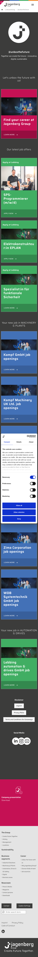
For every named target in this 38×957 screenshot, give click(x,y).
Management (7, 842)
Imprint (19, 706)
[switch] (33, 483)
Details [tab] (19, 442)
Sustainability (7, 849)
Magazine (6, 889)
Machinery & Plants (9, 865)
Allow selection (19, 512)
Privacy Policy (17, 922)
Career (23, 856)
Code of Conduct (8, 925)
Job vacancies (26, 871)
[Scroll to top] (33, 952)
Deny (19, 519)
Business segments (6, 857)
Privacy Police (19, 712)
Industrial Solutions (9, 863)
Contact (6, 906)
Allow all (19, 505)
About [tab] (31, 442)
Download (6, 800)
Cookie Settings (24, 906)
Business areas (7, 877)
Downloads (6, 895)
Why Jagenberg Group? (29, 865)
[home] (2, 9)
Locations (6, 845)
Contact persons (8, 892)
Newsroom (6, 882)
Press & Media (7, 887)
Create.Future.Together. (10, 836)
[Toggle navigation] (33, 4)
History (5, 839)
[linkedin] (3, 931)
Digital (5, 874)
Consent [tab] (7, 442)
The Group (6, 832)
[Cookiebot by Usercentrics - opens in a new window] (27, 436)
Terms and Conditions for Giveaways (19, 719)
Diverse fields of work (29, 868)
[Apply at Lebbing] (19, 178)
